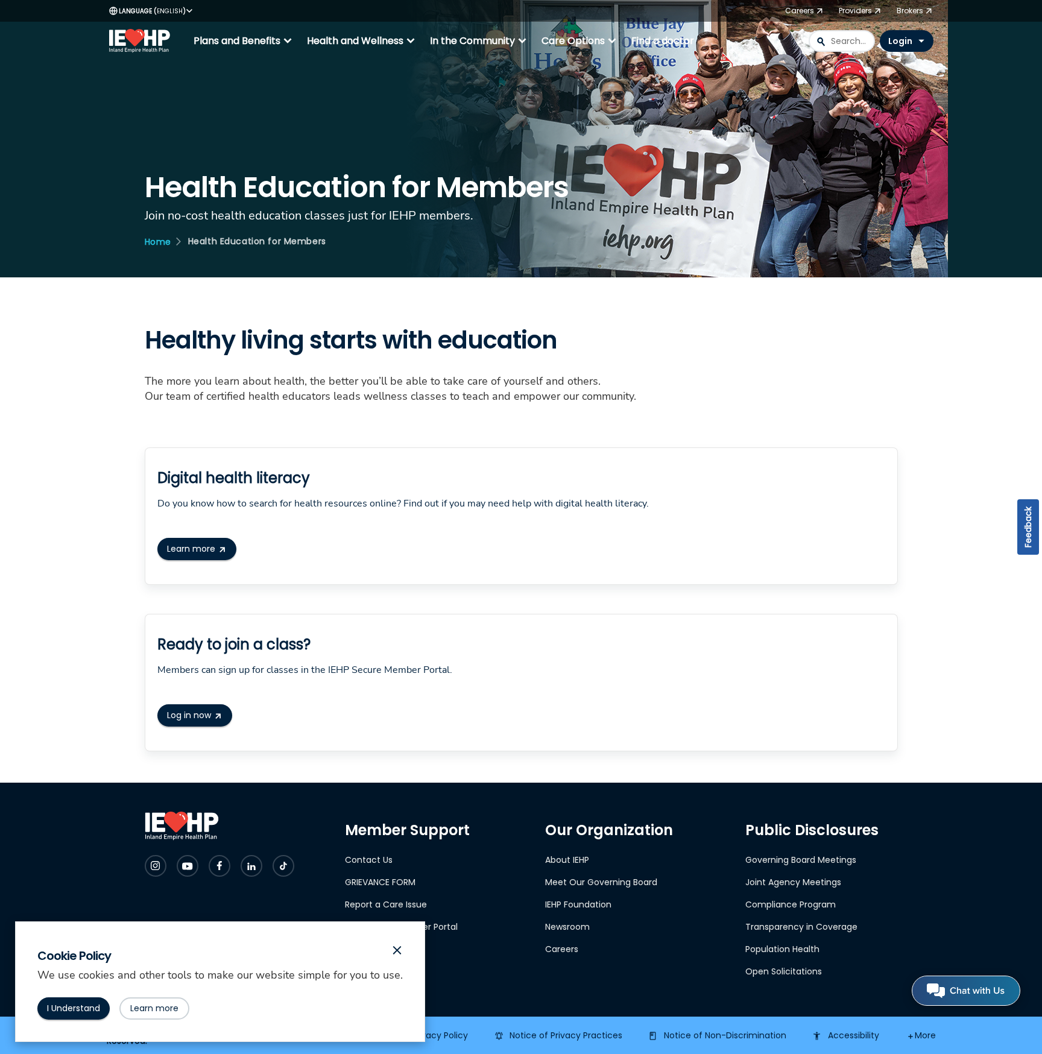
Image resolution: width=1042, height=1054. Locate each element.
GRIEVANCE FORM (380, 882)
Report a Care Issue (386, 904)
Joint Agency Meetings (793, 882)
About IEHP (567, 860)
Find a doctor (662, 41)
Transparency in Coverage (801, 927)
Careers (561, 949)
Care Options (580, 41)
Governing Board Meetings (800, 860)
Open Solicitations (783, 971)
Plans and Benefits (244, 41)
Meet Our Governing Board (601, 882)
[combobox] (842, 41)
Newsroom (567, 927)
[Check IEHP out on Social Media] (155, 866)
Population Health (782, 949)
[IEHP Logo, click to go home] (142, 41)
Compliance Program (790, 904)
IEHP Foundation (578, 904)
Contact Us (369, 860)
